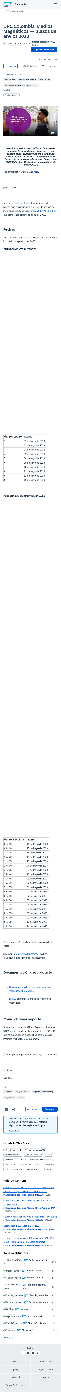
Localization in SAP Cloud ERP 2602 (21, 1226)
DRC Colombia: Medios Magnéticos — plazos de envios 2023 (29, 31)
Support (46, 1377)
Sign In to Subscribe (44, 49)
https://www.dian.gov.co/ (26, 954)
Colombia (8, 1092)
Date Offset (9, 1165)
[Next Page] (33, 1173)
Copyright (15, 1369)
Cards (48, 1155)
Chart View (9, 1160)
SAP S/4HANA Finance (27, 79)
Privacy (15, 1362)
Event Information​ (33, 1169)
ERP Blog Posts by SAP (14, 11)
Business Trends (11, 1155)
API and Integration (12, 1150)
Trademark (15, 1377)
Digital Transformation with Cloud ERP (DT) (35, 1165)
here (36, 172)
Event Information (12, 1169)
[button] (6, 66)
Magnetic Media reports (14, 1098)
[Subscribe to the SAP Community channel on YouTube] (33, 1353)
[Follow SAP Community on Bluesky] (28, 1353)
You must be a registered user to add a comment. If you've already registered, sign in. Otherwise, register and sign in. (28, 1122)
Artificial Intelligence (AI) (34, 1150)
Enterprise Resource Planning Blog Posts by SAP (30, 1208)
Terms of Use (46, 1362)
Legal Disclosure (45, 1369)
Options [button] (32, 54)
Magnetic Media (22, 1092)
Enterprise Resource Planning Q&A (23, 1195)
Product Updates (11, 95)
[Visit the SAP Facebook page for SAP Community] (23, 1353)
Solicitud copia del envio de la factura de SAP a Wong (30, 1217)
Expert (49, 1169)
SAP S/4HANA (10, 79)
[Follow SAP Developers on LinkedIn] (38, 1353)
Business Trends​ (31, 1155)
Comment (14, 1130)
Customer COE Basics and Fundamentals (34, 1160)
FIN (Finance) (44, 79)
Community (20, 4)
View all (7, 1337)
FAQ (14, 999)
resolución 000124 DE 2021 (41, 211)
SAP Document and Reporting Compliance (21, 85)
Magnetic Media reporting (43, 1092)
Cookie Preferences (15, 1385)
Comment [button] (50, 1109)
